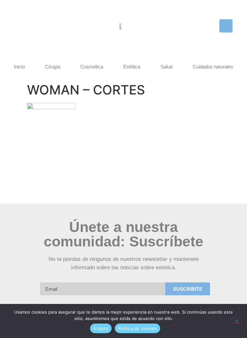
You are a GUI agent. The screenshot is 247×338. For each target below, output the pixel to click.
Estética (131, 66)
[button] (226, 25)
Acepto (100, 328)
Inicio (19, 66)
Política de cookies (137, 328)
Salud (166, 66)
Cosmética (91, 66)
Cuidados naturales (213, 66)
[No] (236, 321)
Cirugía (52, 66)
